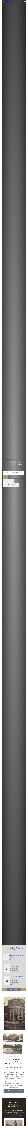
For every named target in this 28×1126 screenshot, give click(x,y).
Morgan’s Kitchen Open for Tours (16, 955)
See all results (11, 484)
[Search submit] (5, 477)
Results (8, 480)
